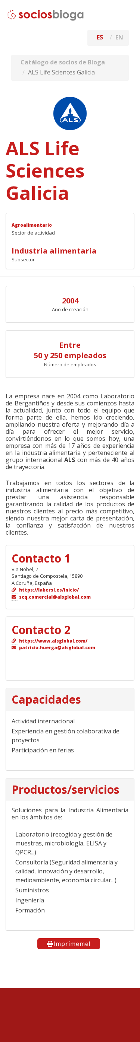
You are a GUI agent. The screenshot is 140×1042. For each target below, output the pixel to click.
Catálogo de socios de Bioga (63, 62)
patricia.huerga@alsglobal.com (57, 647)
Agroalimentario (32, 225)
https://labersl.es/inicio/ (49, 590)
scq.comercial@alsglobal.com (55, 597)
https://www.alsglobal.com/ (53, 641)
